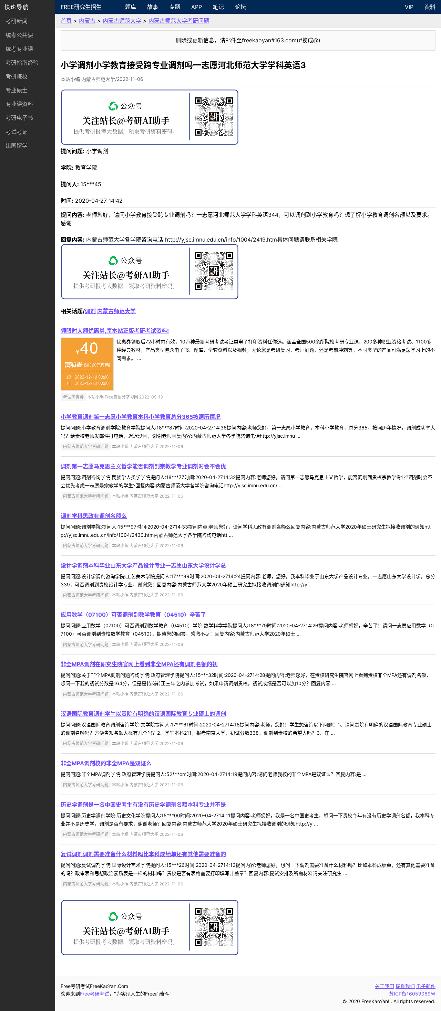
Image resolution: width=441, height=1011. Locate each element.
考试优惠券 (73, 397)
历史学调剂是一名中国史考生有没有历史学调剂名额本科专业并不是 (143, 804)
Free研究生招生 (81, 6)
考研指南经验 (22, 62)
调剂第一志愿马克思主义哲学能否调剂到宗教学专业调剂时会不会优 (143, 466)
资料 (429, 6)
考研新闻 (17, 21)
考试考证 (17, 131)
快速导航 (16, 6)
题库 (130, 6)
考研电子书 (19, 117)
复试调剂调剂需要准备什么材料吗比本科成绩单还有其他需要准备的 (143, 854)
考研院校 (17, 76)
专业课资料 (19, 103)
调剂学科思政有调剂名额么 (94, 515)
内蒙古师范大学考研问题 (178, 20)
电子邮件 (425, 986)
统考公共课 (19, 35)
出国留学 (17, 145)
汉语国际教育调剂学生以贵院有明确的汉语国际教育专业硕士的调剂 (143, 713)
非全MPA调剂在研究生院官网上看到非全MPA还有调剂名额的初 (139, 664)
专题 (174, 6)
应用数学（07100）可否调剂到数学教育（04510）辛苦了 (133, 614)
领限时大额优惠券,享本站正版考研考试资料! (115, 330)
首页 (66, 20)
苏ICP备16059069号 (412, 994)
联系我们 (405, 986)
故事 (152, 6)
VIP (409, 6)
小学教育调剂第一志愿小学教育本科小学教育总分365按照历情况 (140, 416)
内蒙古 (87, 20)
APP (196, 6)
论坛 (240, 6)
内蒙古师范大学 (122, 20)
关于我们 (384, 986)
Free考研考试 (94, 994)
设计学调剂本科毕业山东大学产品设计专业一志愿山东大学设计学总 (143, 565)
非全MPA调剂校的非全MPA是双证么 (106, 763)
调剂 (90, 311)
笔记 (218, 6)
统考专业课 (19, 48)
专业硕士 (17, 90)
